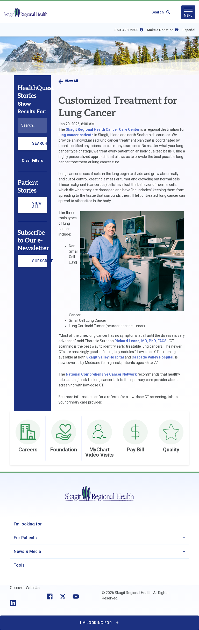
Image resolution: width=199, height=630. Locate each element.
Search (158, 12)
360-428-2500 (126, 30)
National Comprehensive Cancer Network (101, 374)
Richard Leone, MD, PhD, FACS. (141, 341)
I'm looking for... (29, 524)
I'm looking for (96, 623)
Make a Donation (160, 30)
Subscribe (39, 263)
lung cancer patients (76, 135)
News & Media (27, 551)
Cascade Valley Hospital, (153, 357)
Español (188, 30)
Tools (19, 565)
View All (36, 205)
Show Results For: (32, 108)
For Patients (25, 537)
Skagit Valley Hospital (105, 357)
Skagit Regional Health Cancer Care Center (103, 129)
